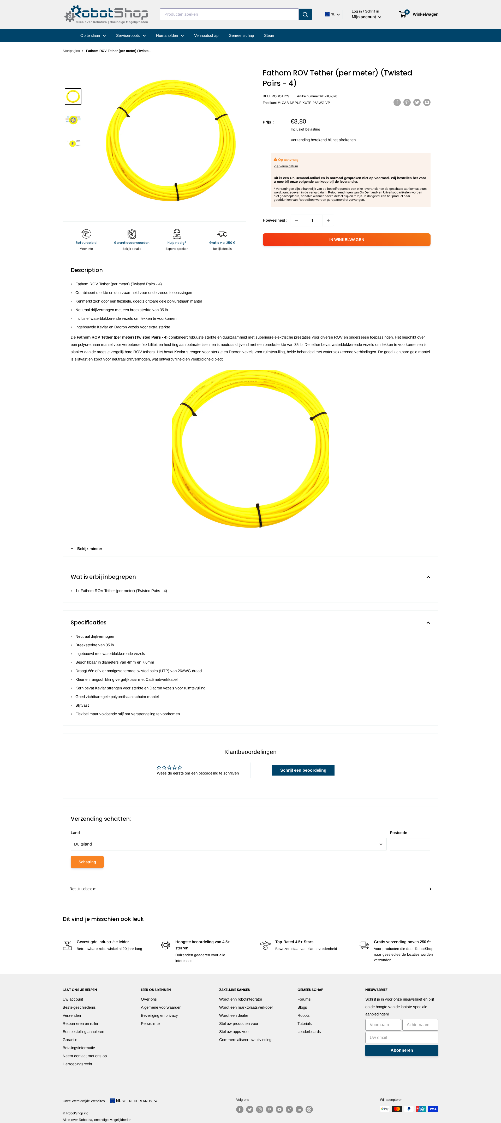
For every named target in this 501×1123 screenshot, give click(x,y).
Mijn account (364, 17)
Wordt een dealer (233, 1015)
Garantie (70, 1039)
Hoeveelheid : (275, 220)
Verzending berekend (309, 140)
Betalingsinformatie (79, 1047)
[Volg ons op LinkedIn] (299, 1109)
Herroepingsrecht (77, 1064)
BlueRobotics (276, 96)
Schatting (87, 862)
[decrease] (296, 220)
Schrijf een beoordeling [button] (303, 770)
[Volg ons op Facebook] (239, 1109)
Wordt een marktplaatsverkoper (246, 1007)
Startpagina (71, 51)
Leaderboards (309, 1031)
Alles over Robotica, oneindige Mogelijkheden (97, 1120)
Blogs (302, 1007)
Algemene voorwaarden (161, 1007)
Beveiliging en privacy (159, 1015)
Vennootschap (206, 35)
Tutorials (304, 1023)
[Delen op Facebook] (397, 102)
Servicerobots (128, 35)
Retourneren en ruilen (81, 1023)
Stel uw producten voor (238, 1023)
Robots (303, 1015)
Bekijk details (131, 249)
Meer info (86, 249)
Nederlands (141, 1101)
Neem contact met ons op (85, 1056)
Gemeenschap (241, 35)
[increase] (328, 220)
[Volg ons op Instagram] (259, 1109)
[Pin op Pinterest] (407, 102)
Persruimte (150, 1023)
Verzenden (72, 1015)
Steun (269, 35)
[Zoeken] (305, 14)
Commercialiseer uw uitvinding (245, 1039)
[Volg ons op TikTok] (289, 1109)
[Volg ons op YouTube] (279, 1109)
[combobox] (229, 14)
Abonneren (402, 1050)
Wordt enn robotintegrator (240, 999)
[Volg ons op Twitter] (249, 1109)
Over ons (149, 999)
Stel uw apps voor (234, 1031)
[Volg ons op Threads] (309, 1109)
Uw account (73, 999)
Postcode (398, 832)
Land (75, 832)
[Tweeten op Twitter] (417, 102)
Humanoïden (167, 35)
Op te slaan (90, 35)
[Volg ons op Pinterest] (269, 1109)
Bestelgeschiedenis (79, 1007)
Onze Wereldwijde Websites (84, 1101)
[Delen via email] (427, 102)
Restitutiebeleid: (82, 888)
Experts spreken (176, 249)
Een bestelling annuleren (83, 1031)
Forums (304, 999)
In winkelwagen (346, 239)
